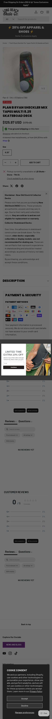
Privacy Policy (36, 691)
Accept (24, 698)
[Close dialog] (49, 345)
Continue (14, 367)
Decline (24, 705)
